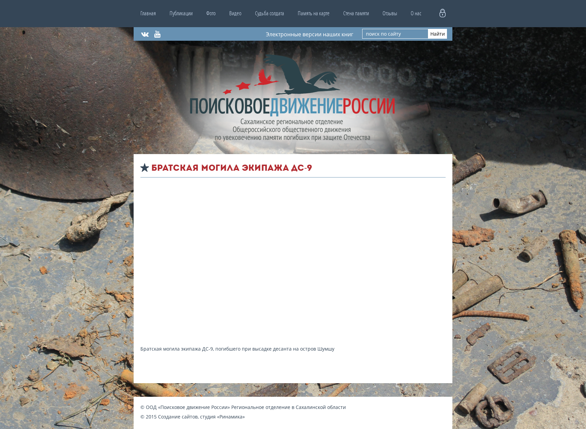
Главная (148, 13)
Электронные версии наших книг (309, 34)
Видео (235, 13)
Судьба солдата (269, 13)
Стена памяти (356, 13)
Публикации (181, 13)
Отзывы (390, 13)
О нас (416, 13)
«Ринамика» (231, 416)
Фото (211, 13)
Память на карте (314, 13)
